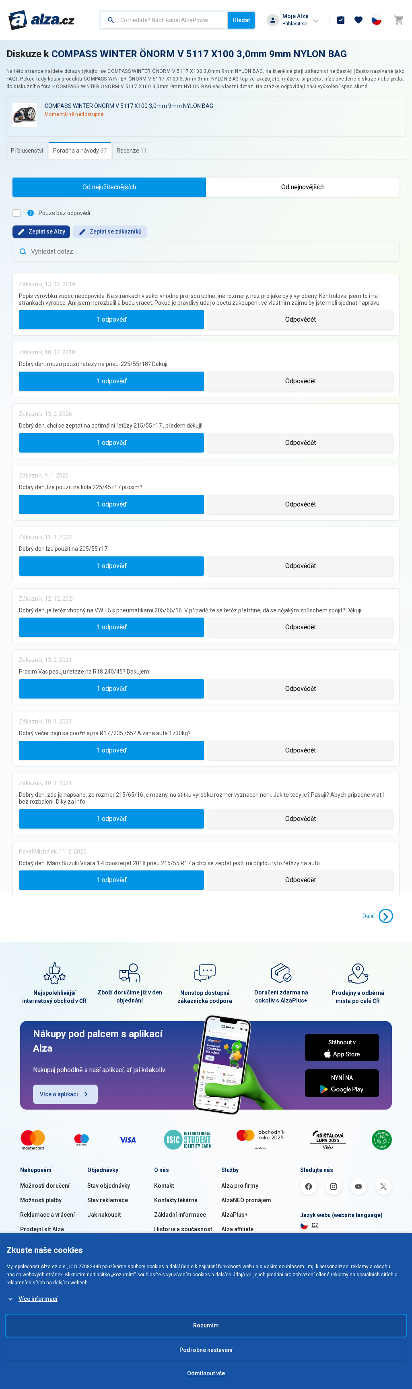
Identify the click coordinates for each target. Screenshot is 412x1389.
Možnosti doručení (45, 1185)
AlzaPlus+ (234, 1214)
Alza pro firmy (239, 1185)
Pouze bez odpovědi (64, 213)
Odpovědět (300, 319)
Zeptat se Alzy (47, 231)
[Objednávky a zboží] (341, 20)
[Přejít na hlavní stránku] (41, 20)
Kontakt (164, 1185)
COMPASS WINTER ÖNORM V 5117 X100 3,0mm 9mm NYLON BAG (199, 54)
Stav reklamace (107, 1200)
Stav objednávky (108, 1185)
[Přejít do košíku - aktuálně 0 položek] (399, 20)
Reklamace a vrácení (47, 1214)
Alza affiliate (237, 1229)
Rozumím (206, 1325)
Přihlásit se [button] (294, 24)
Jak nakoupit (104, 1214)
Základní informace (180, 1214)
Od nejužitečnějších (109, 187)
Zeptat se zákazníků (116, 231)
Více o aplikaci (59, 1094)
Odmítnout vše (206, 1373)
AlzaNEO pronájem (246, 1200)
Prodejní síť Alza (42, 1229)
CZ (315, 1225)
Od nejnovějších (303, 187)
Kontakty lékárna (176, 1200)
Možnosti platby (41, 1200)
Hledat (241, 20)
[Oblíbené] (358, 20)
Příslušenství (27, 150)
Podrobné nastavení (206, 1350)
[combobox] (164, 20)
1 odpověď (112, 319)
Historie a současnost (183, 1229)
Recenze (132, 150)
